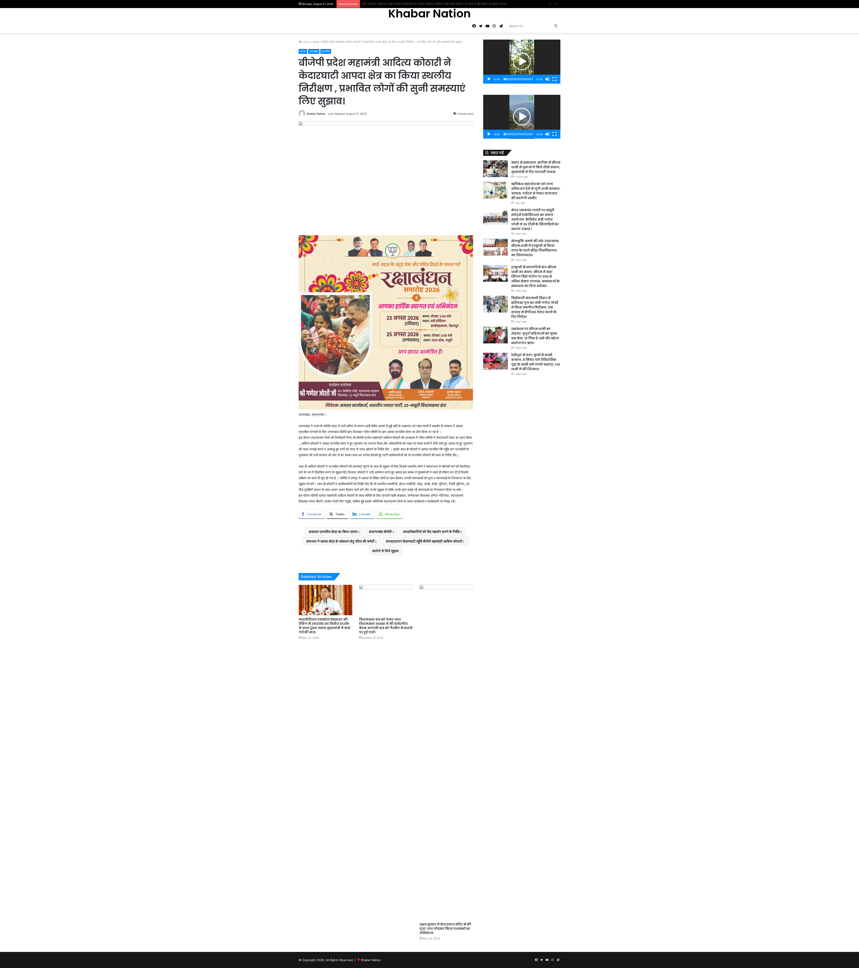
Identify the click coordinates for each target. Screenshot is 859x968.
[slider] (518, 79)
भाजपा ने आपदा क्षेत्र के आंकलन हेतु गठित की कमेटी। (342, 541)
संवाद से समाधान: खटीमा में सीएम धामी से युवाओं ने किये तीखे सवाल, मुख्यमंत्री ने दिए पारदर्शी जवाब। (535, 167)
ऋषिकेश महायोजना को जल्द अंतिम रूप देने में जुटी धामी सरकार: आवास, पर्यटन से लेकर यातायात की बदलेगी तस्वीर (535, 191)
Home (305, 42)
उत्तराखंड (313, 51)
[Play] (489, 79)
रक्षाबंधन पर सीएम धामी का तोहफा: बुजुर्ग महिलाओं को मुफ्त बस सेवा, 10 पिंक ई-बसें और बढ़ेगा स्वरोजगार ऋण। (535, 336)
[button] (522, 61)
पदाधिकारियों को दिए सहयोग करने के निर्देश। (433, 531)
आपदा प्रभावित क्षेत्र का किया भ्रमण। (335, 531)
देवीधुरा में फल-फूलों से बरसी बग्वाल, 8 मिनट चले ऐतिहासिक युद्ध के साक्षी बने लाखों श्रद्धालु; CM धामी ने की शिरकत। (535, 362)
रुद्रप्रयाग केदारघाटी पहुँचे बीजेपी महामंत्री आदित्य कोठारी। (426, 541)
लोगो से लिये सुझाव (386, 551)
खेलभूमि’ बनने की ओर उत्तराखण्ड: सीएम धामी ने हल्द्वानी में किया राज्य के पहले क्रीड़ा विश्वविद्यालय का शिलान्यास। (421, 4)
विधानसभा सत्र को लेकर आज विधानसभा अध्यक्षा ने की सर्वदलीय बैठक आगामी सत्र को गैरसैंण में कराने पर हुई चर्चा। (385, 625)
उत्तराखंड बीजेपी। (382, 531)
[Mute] (547, 79)
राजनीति (326, 51)
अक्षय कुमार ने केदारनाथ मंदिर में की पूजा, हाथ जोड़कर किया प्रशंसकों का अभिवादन (445, 928)
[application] (521, 62)
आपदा (316, 42)
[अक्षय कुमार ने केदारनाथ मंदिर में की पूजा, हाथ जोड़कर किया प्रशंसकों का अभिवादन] (446, 752)
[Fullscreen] (554, 79)
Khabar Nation (316, 113)
